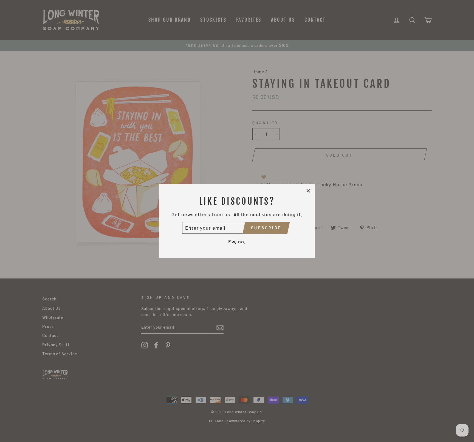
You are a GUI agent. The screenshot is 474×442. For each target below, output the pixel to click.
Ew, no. (237, 241)
